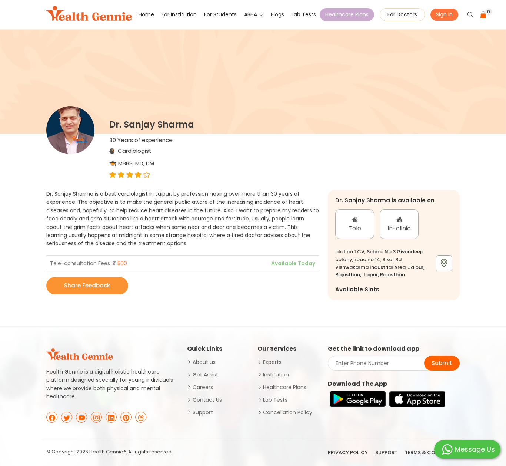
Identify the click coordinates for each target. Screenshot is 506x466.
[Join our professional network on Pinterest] (126, 417)
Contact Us (207, 399)
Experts (272, 362)
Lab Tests (304, 14)
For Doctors (402, 14)
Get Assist (205, 374)
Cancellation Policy (287, 412)
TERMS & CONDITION (430, 452)
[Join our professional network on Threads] (140, 417)
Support (203, 412)
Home (146, 14)
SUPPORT (386, 452)
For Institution (179, 14)
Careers (203, 387)
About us (204, 362)
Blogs (277, 14)
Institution (276, 374)
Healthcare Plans (347, 14)
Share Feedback (87, 285)
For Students (220, 14)
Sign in (444, 14)
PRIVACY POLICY (348, 452)
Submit (442, 363)
